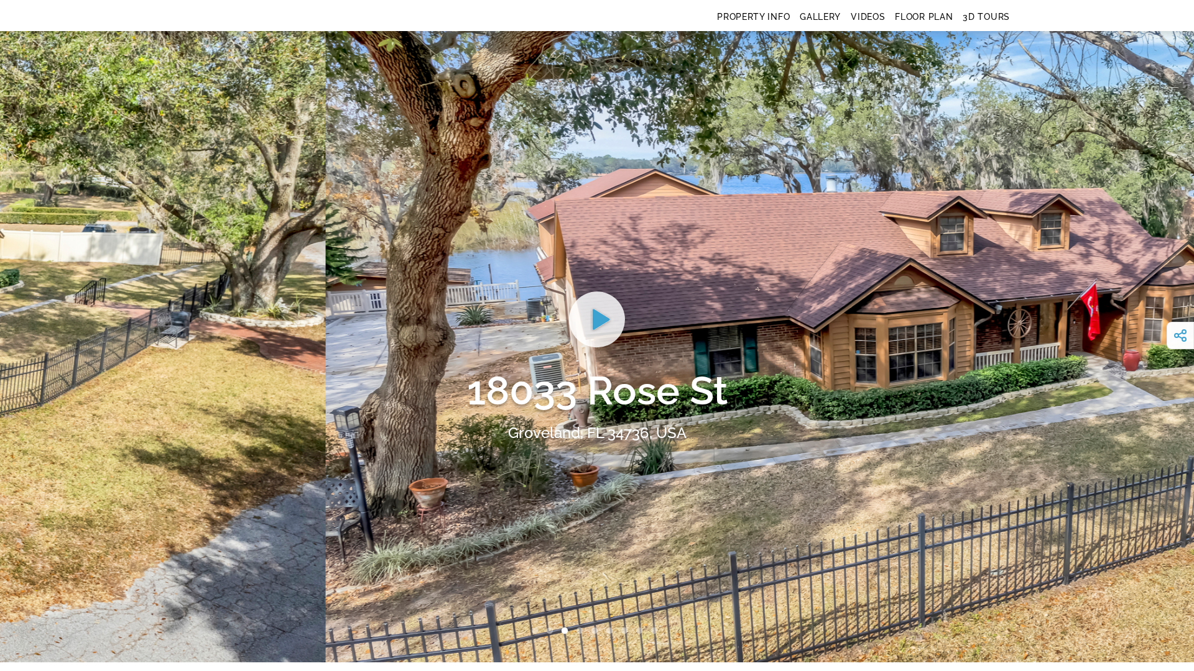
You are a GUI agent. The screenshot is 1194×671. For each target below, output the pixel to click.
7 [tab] (627, 631)
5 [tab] (597, 631)
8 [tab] (642, 631)
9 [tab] (656, 631)
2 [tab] (552, 631)
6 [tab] (612, 631)
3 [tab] (567, 631)
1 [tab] (537, 631)
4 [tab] (582, 631)
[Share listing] (1180, 335)
